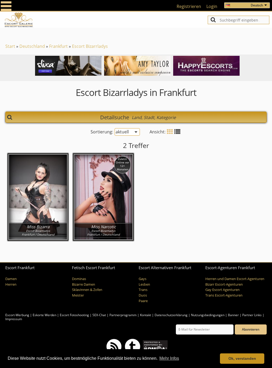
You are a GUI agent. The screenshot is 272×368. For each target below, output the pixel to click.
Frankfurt (58, 46)
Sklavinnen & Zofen (87, 289)
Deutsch (257, 5)
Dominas (79, 279)
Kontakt (146, 315)
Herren (10, 284)
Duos (143, 295)
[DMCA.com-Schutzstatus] (155, 346)
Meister (78, 295)
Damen (11, 279)
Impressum (13, 319)
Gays (142, 279)
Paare (143, 301)
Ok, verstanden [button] (242, 358)
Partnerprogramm (123, 315)
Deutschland (32, 46)
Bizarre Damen (83, 284)
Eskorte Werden (44, 315)
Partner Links (252, 315)
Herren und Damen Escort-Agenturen (234, 279)
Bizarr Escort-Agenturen (224, 284)
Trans (143, 289)
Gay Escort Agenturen (222, 289)
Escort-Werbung (17, 315)
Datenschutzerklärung (171, 315)
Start (10, 46)
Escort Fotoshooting (74, 315)
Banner (233, 315)
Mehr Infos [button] (169, 358)
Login (211, 6)
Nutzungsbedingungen (207, 315)
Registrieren (189, 6)
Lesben (144, 284)
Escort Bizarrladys (90, 46)
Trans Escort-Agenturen (224, 295)
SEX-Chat (99, 315)
